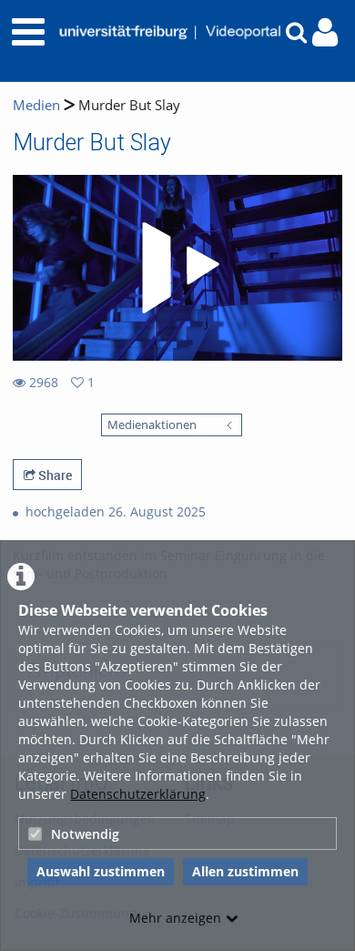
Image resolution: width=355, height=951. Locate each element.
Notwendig (85, 834)
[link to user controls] (325, 32)
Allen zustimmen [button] (245, 871)
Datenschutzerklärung (138, 794)
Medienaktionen (152, 425)
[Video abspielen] (177, 267)
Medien (36, 105)
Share (54, 475)
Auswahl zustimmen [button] (100, 871)
